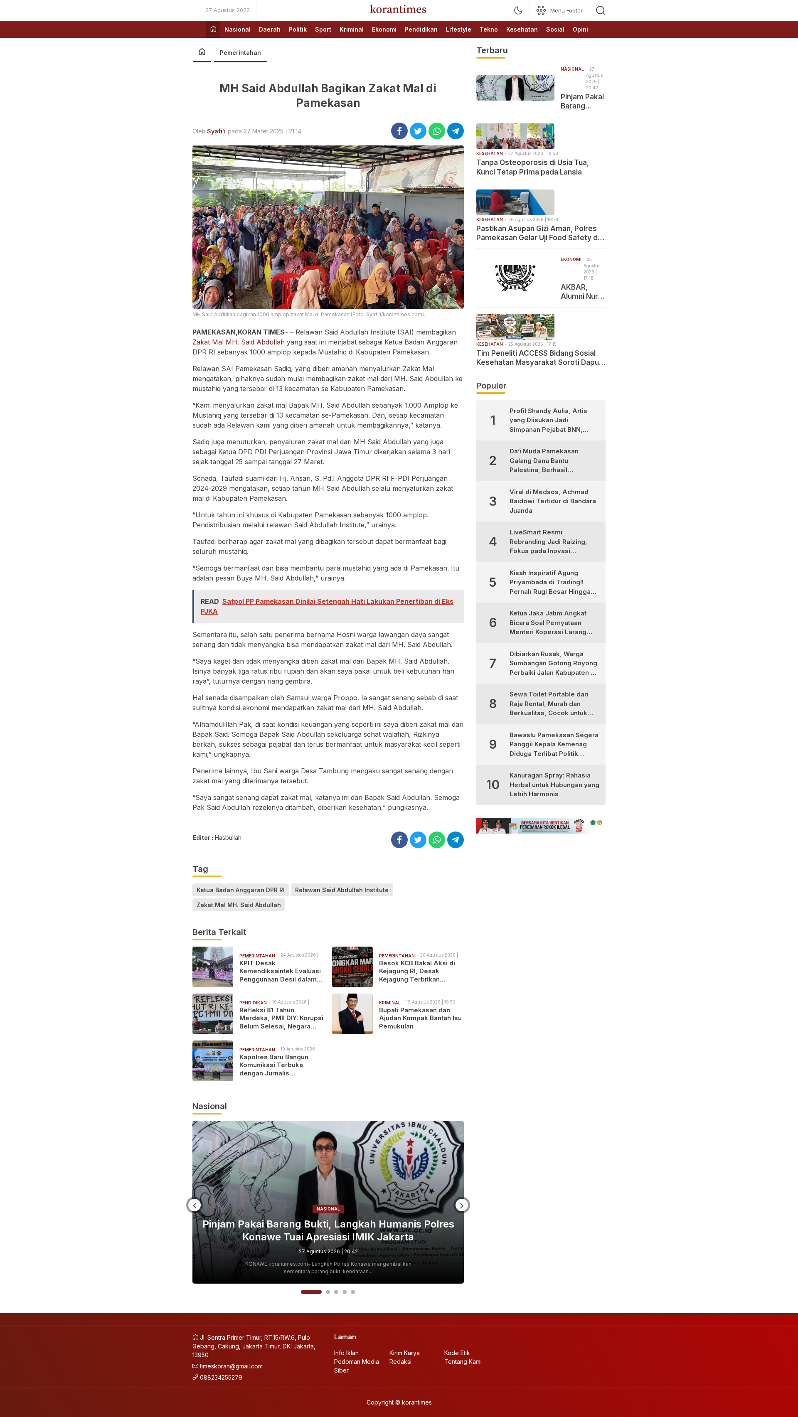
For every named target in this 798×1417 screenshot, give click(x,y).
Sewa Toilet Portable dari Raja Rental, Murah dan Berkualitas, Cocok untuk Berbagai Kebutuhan (549, 704)
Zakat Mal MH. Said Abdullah (238, 342)
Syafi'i (216, 131)
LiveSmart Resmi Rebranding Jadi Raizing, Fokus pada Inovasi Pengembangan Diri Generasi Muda (548, 542)
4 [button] (344, 1292)
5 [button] (353, 1292)
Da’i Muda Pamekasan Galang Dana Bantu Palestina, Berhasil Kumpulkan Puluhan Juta (547, 461)
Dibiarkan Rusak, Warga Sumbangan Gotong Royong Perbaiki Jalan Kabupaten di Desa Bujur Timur (553, 664)
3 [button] (336, 1292)
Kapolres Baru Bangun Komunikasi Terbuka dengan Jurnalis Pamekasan (273, 1065)
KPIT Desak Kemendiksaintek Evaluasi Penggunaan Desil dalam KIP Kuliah (280, 971)
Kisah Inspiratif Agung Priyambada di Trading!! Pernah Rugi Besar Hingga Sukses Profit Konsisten (550, 583)
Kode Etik (457, 1352)
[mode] (518, 10)
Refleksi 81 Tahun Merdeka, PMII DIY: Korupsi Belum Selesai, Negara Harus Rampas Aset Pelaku (281, 1018)
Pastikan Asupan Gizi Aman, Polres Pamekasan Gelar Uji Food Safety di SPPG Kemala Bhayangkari (537, 233)
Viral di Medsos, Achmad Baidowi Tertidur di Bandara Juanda (553, 501)
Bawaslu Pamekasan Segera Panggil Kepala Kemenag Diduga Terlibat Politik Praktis (554, 745)
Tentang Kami (463, 1361)
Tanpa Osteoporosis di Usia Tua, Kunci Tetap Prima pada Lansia (328, 1230)
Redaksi (400, 1361)
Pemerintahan (240, 52)
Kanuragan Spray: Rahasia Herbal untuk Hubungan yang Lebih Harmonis (554, 784)
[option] (328, 1202)
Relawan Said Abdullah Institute (342, 889)
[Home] (213, 29)
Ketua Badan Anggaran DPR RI (241, 889)
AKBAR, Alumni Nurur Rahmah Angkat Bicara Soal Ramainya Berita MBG (583, 292)
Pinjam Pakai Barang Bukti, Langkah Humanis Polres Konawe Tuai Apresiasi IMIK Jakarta (583, 102)
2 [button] (319, 1292)
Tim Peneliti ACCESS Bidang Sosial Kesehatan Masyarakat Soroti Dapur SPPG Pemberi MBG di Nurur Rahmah (539, 358)
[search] (601, 10)
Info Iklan (346, 1352)
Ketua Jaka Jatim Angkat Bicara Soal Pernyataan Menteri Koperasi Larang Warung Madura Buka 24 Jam (548, 623)
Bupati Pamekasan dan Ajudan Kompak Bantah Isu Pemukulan (420, 1018)
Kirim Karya (404, 1352)
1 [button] (303, 1292)
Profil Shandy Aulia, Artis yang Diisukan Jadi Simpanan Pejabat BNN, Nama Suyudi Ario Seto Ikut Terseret (552, 421)
